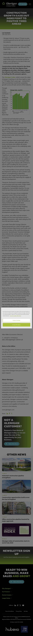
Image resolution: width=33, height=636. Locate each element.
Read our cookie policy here (15, 315)
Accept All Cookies (16, 324)
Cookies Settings (16, 320)
